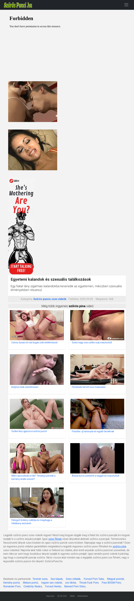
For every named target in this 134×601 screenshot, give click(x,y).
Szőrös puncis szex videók (49, 299)
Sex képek (57, 578)
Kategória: (27, 299)
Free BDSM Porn (111, 582)
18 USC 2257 (62, 596)
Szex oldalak (73, 578)
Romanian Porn (11, 586)
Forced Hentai (53, 586)
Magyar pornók (115, 578)
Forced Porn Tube (94, 578)
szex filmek (55, 538)
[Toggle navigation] (126, 4)
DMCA (72, 596)
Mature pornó (30, 582)
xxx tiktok (70, 582)
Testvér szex (40, 578)
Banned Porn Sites (74, 586)
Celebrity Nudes (33, 586)
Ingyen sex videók (51, 582)
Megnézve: (102, 299)
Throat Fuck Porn (89, 582)
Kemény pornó (11, 582)
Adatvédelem (82, 596)
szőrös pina (119, 546)
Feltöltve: (74, 299)
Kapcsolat (50, 596)
